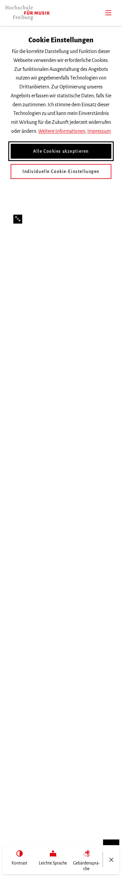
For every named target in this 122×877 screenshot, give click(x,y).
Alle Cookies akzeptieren (61, 151)
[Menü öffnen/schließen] (111, 859)
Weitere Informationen (61, 131)
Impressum (99, 131)
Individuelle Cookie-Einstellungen (61, 171)
